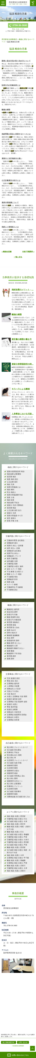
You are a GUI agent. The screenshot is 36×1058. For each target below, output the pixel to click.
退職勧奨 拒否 (12, 579)
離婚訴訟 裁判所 (13, 609)
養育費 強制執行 (13, 622)
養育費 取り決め (13, 628)
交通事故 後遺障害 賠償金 (17, 715)
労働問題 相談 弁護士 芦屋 (17, 837)
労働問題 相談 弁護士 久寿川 (18, 840)
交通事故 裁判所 (13, 684)
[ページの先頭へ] (32, 1048)
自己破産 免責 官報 (14, 763)
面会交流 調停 (12, 612)
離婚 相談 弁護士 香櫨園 (16, 860)
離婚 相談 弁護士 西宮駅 (16, 847)
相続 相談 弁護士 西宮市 (16, 824)
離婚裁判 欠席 (12, 646)
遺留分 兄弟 (11, 513)
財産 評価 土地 (12, 521)
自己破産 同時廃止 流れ (16, 776)
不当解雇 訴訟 (12, 590)
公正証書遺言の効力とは (11, 180)
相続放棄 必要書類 (14, 474)
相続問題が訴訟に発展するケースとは (16, 134)
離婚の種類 (6, 110)
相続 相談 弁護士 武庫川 (16, 871)
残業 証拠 (10, 582)
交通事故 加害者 (13, 720)
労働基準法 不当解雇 (15, 587)
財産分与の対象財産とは (11, 85)
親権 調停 (10, 659)
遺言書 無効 (11, 477)
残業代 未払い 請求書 (15, 546)
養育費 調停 (11, 656)
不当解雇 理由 (12, 577)
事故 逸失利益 (12, 707)
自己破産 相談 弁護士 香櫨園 (18, 834)
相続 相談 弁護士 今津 (15, 855)
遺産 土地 (10, 497)
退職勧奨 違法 (12, 543)
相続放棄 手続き (13, 503)
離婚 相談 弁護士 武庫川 (16, 866)
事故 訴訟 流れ (12, 681)
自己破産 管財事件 (14, 791)
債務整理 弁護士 (13, 771)
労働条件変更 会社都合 (15, 540)
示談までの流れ (13, 691)
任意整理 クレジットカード (17, 760)
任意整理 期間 (12, 789)
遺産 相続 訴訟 (12, 479)
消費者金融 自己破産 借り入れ (18, 797)
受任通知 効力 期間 (14, 755)
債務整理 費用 (12, 766)
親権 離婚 (10, 651)
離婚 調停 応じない (14, 643)
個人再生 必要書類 (14, 784)
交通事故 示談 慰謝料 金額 (17, 702)
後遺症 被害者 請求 (14, 699)
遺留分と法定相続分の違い (12, 158)
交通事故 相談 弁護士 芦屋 (17, 863)
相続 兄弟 (10, 484)
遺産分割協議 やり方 (15, 516)
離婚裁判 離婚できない (15, 648)
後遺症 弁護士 (12, 704)
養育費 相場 (11, 625)
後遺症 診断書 (12, 709)
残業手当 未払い (13, 553)
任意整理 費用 (12, 768)
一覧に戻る (18, 257)
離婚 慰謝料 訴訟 (13, 617)
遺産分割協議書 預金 (15, 495)
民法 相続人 (11, 492)
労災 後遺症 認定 (13, 678)
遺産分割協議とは (13, 487)
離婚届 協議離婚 (13, 635)
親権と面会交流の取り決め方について (16, 61)
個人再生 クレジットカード (17, 747)
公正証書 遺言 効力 (14, 510)
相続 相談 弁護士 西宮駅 (16, 816)
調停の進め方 (12, 633)
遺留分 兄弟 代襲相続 (15, 505)
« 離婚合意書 (7, 252)
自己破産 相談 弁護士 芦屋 (17, 845)
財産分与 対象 (12, 615)
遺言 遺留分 (11, 518)
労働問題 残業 (12, 564)
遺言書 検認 (11, 508)
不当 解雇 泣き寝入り (15, 572)
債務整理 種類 (12, 794)
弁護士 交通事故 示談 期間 (17, 696)
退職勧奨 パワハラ (14, 556)
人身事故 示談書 (13, 686)
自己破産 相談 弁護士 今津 (17, 821)
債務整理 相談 (12, 773)
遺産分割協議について (10, 202)
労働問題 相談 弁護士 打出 (17, 819)
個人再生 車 (11, 758)
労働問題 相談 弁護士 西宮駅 (18, 842)
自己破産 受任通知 (14, 750)
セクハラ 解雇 (12, 585)
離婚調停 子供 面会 (14, 653)
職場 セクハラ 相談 (14, 574)
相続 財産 (10, 500)
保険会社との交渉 (13, 689)
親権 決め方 (11, 630)
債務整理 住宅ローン (15, 781)
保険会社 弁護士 (13, 717)
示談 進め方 (11, 694)
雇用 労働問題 (12, 559)
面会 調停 (10, 638)
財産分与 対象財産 (14, 620)
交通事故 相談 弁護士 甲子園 (18, 858)
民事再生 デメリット (15, 786)
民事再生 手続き (13, 752)
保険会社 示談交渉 (14, 712)
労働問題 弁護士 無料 (15, 566)
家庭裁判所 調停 (13, 641)
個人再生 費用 (12, 778)
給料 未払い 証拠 (13, 548)
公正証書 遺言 (12, 482)
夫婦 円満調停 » (28, 252)
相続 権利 (10, 490)
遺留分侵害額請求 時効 (15, 471)
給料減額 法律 (12, 561)
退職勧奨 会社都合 (14, 551)
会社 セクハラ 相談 (14, 569)
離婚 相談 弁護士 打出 (15, 832)
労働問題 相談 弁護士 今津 (17, 868)
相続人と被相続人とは (10, 227)
